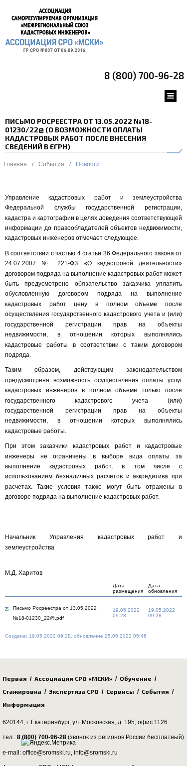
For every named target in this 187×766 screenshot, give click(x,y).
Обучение (136, 678)
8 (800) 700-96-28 (144, 75)
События (51, 164)
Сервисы (120, 691)
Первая (14, 678)
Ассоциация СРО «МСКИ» (73, 678)
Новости (88, 164)
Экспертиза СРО (74, 691)
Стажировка (21, 691)
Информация (23, 704)
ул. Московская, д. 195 (103, 722)
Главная (15, 164)
